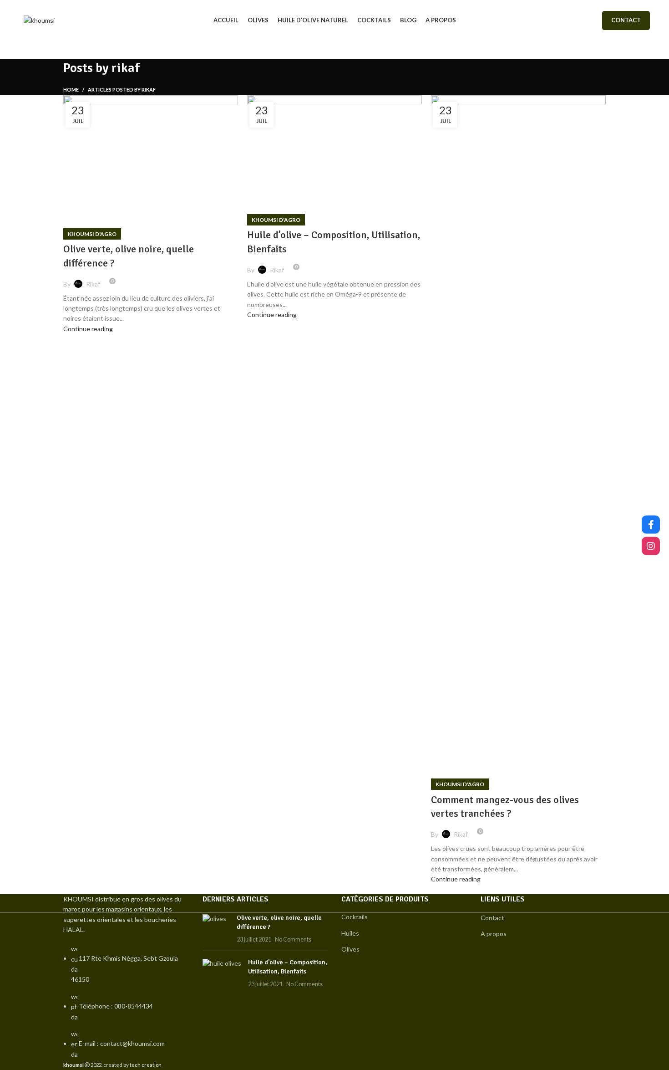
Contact (492, 918)
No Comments (293, 939)
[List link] (126, 977)
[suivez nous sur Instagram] (651, 546)
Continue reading (88, 329)
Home (71, 89)
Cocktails (354, 917)
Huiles (350, 933)
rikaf (126, 68)
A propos (494, 933)
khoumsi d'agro (92, 233)
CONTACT (626, 20)
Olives (350, 949)
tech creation (146, 1065)
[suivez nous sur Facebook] (651, 524)
